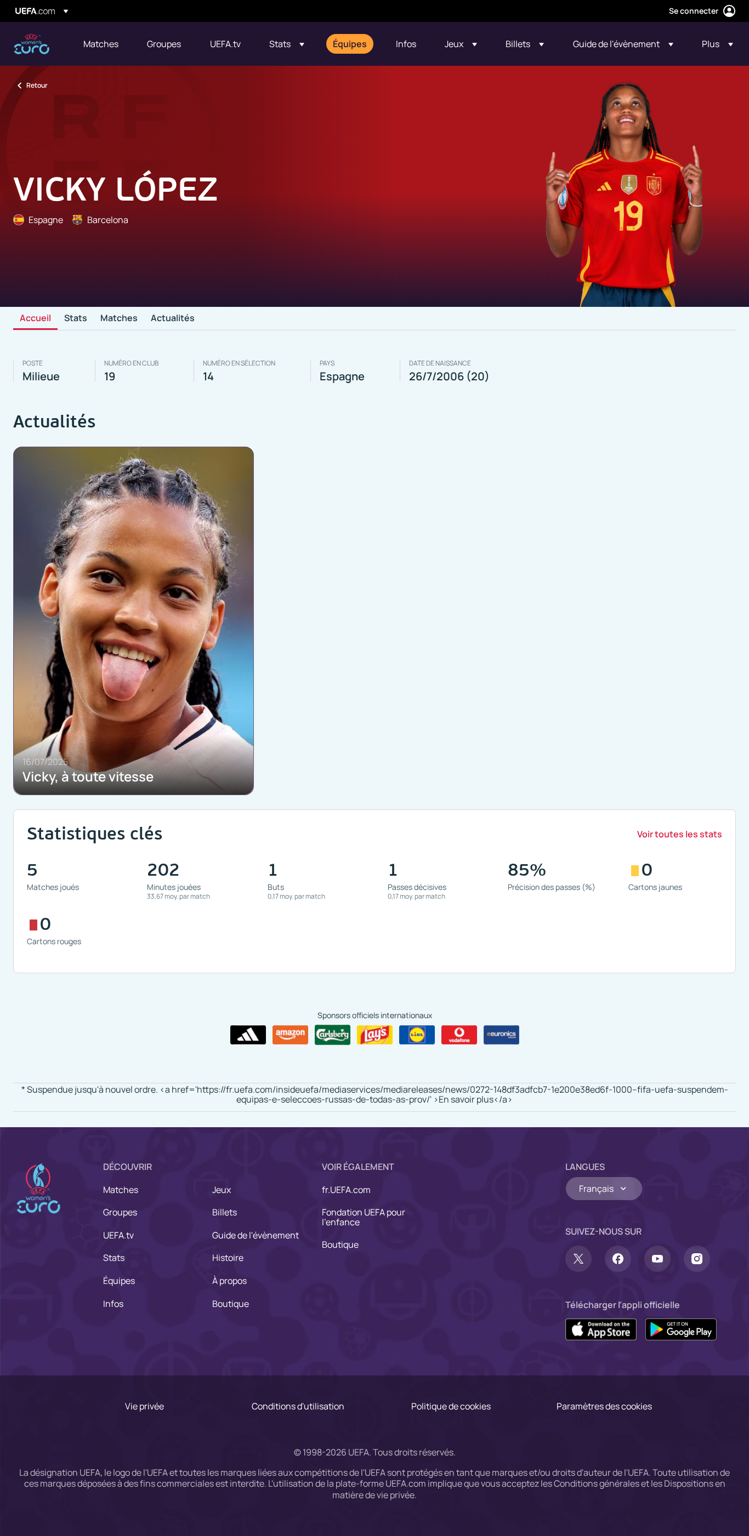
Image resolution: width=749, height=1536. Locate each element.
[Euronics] (501, 1035)
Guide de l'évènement (255, 1235)
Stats (75, 318)
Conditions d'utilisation (298, 1406)
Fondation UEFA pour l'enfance (363, 1217)
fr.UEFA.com (346, 1190)
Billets (224, 1212)
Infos (113, 1304)
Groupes (120, 1212)
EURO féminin (31, 44)
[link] (101, 43)
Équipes (119, 1281)
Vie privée (144, 1406)
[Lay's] (375, 1035)
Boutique (230, 1304)
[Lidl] (417, 1035)
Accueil (35, 318)
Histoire (227, 1258)
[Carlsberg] (332, 1034)
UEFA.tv (118, 1235)
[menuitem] (101, 43)
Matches (119, 318)
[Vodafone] (459, 1035)
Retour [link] (37, 85)
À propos (229, 1281)
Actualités (173, 318)
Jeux (221, 1190)
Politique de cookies (451, 1406)
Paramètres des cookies (604, 1406)
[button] (286, 43)
